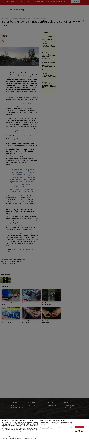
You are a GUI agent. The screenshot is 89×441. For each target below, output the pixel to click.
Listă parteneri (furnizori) (44, 429)
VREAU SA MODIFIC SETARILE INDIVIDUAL (79, 431)
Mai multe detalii (18, 426)
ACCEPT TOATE (79, 426)
